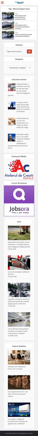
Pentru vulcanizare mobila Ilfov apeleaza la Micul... (23, 35)
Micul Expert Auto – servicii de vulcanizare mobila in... (22, 26)
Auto (16, 14)
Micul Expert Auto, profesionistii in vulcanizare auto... (21, 17)
